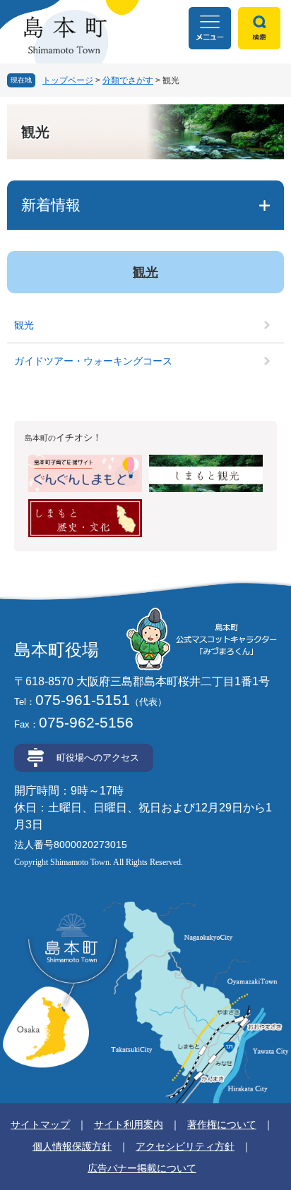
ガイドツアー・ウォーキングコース (93, 361)
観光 (145, 272)
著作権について (221, 1124)
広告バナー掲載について (142, 1168)
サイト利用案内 (128, 1124)
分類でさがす (127, 80)
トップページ (67, 80)
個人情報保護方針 (72, 1146)
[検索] (259, 28)
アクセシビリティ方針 (185, 1146)
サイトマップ (40, 1124)
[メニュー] (210, 28)
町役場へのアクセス (98, 757)
